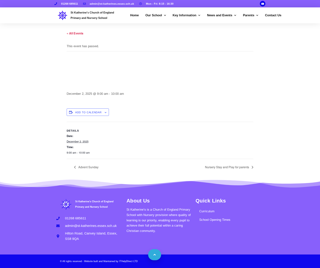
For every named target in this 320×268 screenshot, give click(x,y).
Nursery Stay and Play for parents (227, 167)
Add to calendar (88, 112)
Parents (248, 15)
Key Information (184, 15)
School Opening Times (214, 220)
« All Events (75, 33)
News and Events (219, 15)
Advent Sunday (88, 167)
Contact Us (273, 15)
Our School (153, 15)
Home (134, 15)
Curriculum (206, 211)
